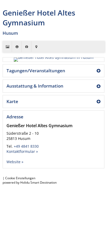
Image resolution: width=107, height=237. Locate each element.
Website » (14, 161)
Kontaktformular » (22, 151)
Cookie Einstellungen (20, 178)
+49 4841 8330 (26, 146)
